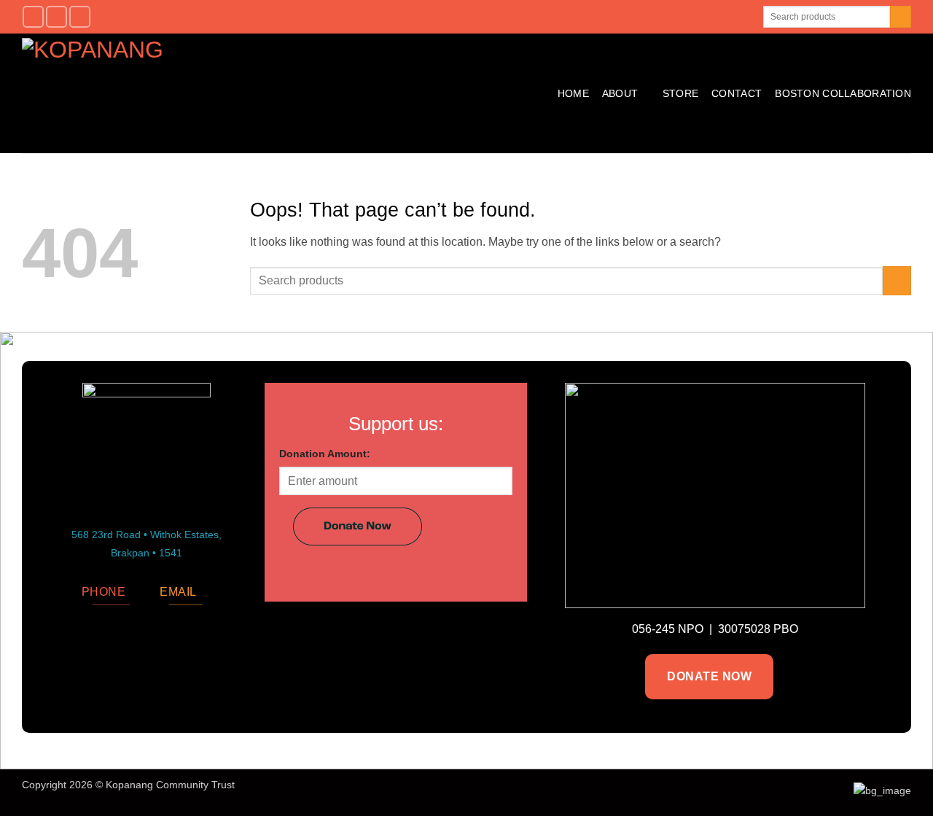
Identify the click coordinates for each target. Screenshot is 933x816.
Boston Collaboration (843, 93)
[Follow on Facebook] (33, 16)
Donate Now (709, 676)
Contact (736, 93)
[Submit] (900, 17)
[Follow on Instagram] (56, 16)
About (620, 93)
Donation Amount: (324, 453)
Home (573, 93)
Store (680, 93)
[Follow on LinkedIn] (79, 16)
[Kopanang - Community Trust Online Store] (198, 93)
